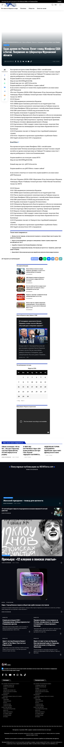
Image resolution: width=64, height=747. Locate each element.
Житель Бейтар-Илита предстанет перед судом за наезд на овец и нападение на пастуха (36, 287)
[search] (52, 4)
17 (32, 387)
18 (36, 387)
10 (32, 382)
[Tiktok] (25, 675)
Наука (3, 602)
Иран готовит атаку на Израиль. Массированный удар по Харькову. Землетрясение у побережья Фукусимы (46, 644)
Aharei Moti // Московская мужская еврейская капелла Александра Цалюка (35, 252)
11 (36, 382)
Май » (22, 400)
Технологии (9, 602)
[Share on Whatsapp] (21, 61)
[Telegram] (14, 675)
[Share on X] (18, 61)
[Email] (28, 61)
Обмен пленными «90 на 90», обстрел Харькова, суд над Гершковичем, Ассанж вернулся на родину (10, 450)
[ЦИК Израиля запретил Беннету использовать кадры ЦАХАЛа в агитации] (21, 280)
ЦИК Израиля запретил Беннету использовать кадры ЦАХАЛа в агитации (35, 279)
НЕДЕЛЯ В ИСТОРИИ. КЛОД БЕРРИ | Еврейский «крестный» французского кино (52, 449)
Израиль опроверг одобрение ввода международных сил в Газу (36, 295)
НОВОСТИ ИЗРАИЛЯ (32, 469)
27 (45, 391)
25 (36, 391)
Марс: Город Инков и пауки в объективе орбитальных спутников (25, 605)
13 (45, 382)
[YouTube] (10, 675)
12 (41, 382)
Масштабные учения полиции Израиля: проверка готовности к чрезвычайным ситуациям (35, 270)
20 (45, 387)
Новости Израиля (6, 457)
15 (23, 387)
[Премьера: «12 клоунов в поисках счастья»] (32, 538)
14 (19, 387)
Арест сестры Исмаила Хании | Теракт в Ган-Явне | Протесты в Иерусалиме (14, 643)
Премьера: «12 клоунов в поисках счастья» (29, 559)
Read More (14, 142)
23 (28, 391)
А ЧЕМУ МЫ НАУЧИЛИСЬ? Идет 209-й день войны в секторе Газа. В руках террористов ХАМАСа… (32, 450)
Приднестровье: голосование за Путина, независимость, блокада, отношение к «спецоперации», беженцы (46, 623)
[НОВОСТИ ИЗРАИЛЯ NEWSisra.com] (10, 5)
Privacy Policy (24, 1)
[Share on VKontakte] (23, 61)
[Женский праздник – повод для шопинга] (32, 489)
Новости (6, 45)
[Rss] (21, 675)
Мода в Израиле (8, 497)
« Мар (18, 400)
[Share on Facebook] (15, 61)
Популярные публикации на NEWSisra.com (32, 466)
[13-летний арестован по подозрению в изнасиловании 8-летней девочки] (58, 512)
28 (19, 396)
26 (41, 391)
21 (19, 391)
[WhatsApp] (17, 675)
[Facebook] (3, 675)
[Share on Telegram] (26, 61)
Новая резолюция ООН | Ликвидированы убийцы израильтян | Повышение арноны (16, 622)
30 (28, 396)
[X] (6, 675)
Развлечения (6, 555)
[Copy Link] (31, 61)
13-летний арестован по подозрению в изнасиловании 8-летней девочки (24, 510)
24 (32, 391)
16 (27, 387)
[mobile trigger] (3, 5)
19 (41, 387)
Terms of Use (34, 1)
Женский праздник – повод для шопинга (23, 500)
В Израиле (29, 274)
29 (23, 396)
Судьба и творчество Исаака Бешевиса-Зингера (27, 245)
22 (23, 391)
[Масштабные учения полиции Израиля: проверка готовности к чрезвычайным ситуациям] (21, 271)
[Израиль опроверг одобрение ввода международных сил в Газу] (21, 297)
